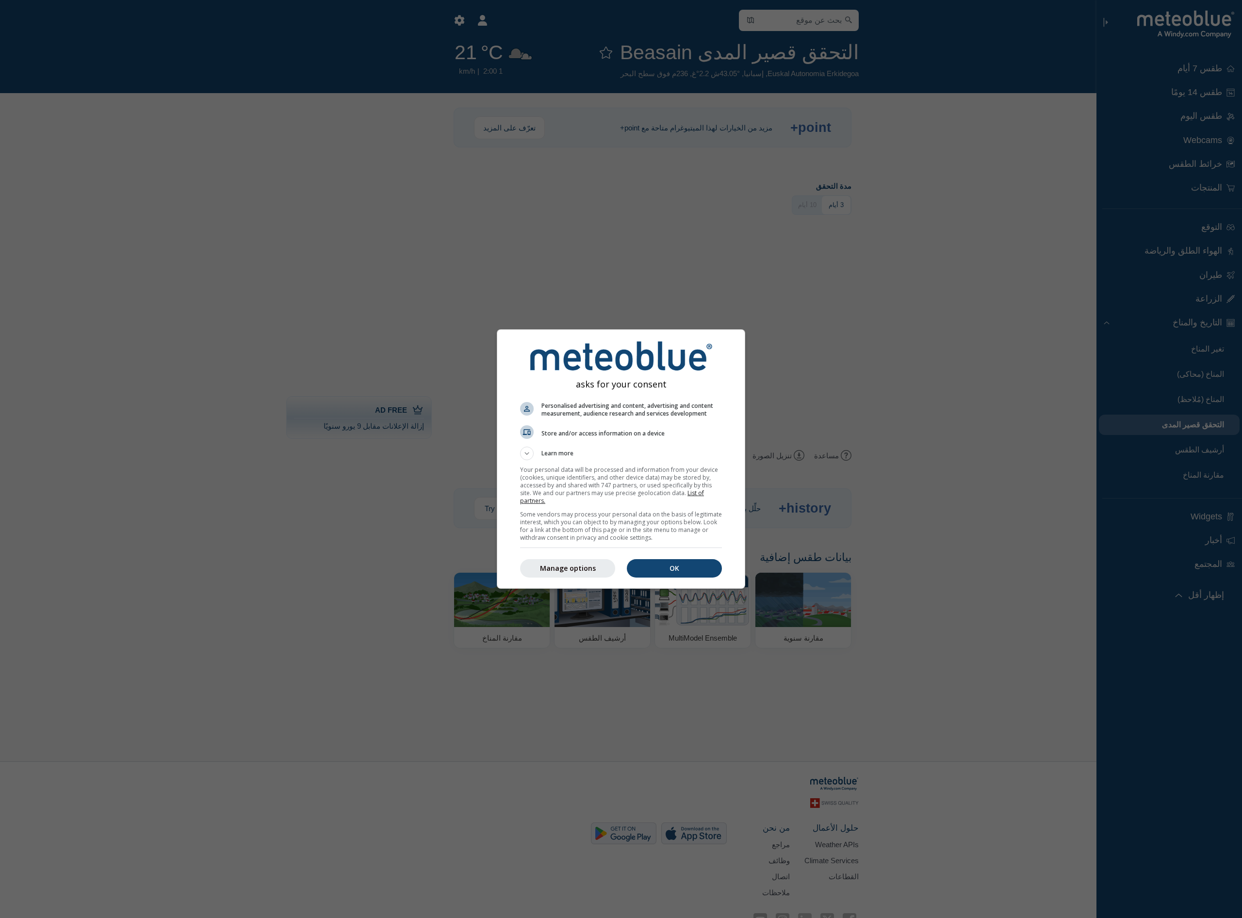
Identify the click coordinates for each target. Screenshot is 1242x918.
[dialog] (621, 459)
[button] (621, 453)
